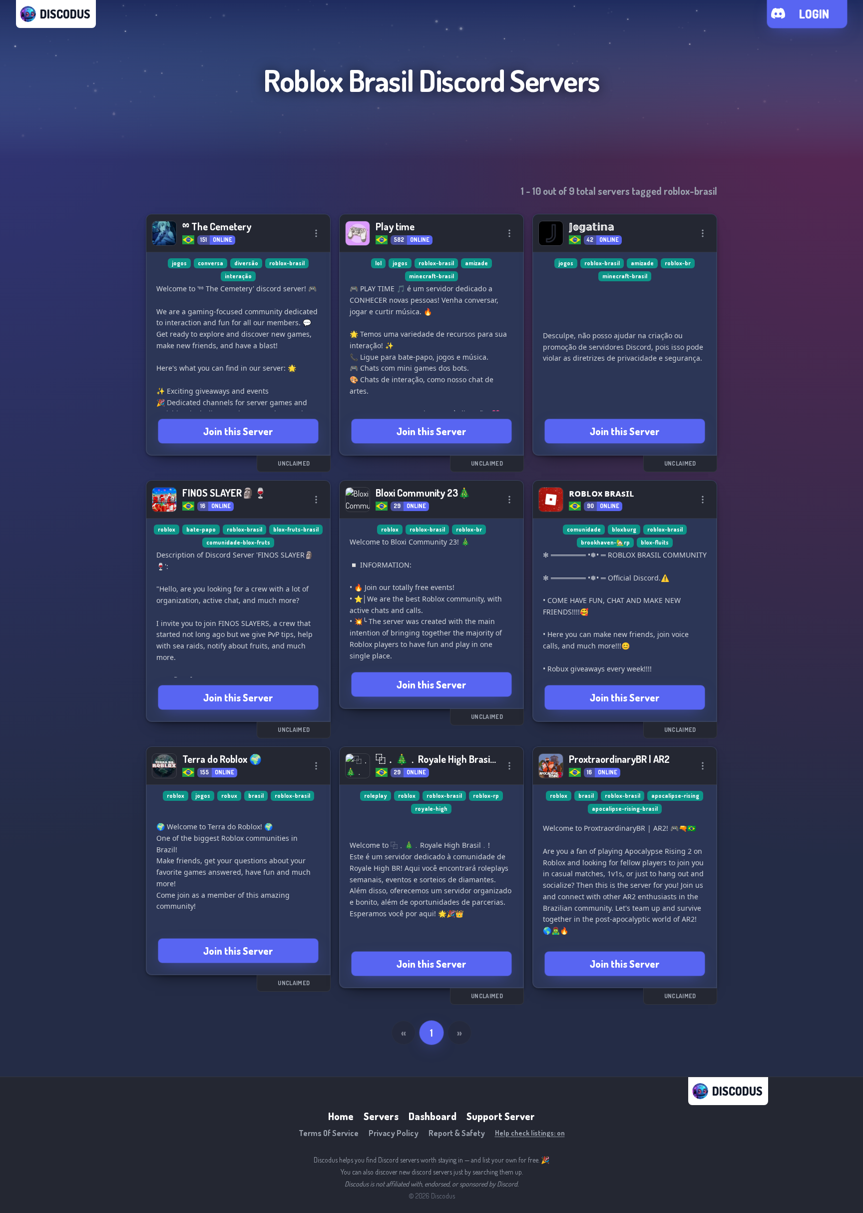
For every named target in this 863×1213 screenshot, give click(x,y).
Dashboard (432, 1116)
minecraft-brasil (431, 276)
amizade (476, 263)
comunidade (584, 529)
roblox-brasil (287, 263)
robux (229, 795)
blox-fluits (655, 542)
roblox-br (678, 263)
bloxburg (624, 529)
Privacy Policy (394, 1133)
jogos (179, 263)
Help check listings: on (530, 1133)
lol (378, 263)
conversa (210, 263)
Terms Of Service (329, 1133)
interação (238, 276)
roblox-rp (486, 795)
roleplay (375, 795)
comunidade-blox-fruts (238, 542)
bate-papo (201, 529)
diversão (246, 263)
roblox (166, 529)
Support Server (500, 1116)
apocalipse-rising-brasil (625, 808)
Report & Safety (457, 1133)
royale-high (431, 808)
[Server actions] (316, 233)
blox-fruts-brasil (296, 529)
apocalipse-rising (675, 795)
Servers (381, 1116)
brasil (256, 795)
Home (341, 1116)
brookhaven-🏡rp (605, 542)
